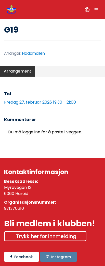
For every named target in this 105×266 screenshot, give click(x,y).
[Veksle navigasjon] (96, 9)
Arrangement (17, 71)
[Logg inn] (87, 9)
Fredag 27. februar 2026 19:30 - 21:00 (40, 102)
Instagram (61, 256)
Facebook (23, 256)
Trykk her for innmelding (46, 236)
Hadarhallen (33, 53)
